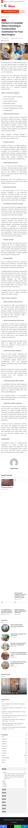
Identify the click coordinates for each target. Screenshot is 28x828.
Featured (4, 748)
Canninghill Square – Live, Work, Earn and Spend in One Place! (7, 611)
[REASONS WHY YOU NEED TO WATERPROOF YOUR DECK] (21, 604)
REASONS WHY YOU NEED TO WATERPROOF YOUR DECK (21, 611)
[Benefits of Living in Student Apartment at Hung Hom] (5, 647)
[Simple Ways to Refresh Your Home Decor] (5, 637)
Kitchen (4, 760)
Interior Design (5, 757)
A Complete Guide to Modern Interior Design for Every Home (19, 663)
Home (4, 16)
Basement (4, 739)
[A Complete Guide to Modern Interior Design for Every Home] (5, 665)
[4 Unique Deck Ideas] (7, 482)
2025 (4, 789)
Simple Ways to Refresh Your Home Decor (12, 707)
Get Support (14, 822)
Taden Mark (6, 38)
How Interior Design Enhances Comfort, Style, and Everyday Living (19, 654)
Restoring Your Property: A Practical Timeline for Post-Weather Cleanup (20, 595)
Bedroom (4, 743)
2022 (4, 799)
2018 (4, 812)
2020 (4, 805)
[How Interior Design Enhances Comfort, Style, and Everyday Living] (5, 656)
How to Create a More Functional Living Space (17, 625)
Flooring (4, 750)
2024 (4, 793)
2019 (4, 808)
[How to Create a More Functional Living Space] (5, 628)
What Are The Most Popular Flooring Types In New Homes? (13, 692)
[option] (14, 686)
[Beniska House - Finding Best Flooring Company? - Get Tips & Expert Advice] (10, 5)
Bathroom (4, 741)
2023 (4, 796)
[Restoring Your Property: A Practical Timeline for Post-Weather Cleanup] (21, 535)
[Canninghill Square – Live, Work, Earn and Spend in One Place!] (7, 604)
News (3, 762)
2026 (4, 769)
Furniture (4, 753)
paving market (22, 85)
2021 (4, 802)
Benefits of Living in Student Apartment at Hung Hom (18, 644)
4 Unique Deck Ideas (6, 487)
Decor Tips (4, 746)
